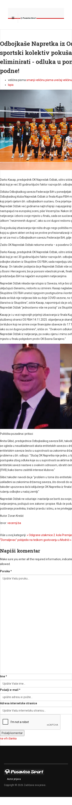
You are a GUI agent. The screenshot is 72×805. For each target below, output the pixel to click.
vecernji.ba (14, 523)
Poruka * (6, 571)
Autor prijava (14, 779)
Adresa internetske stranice (18, 703)
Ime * (3, 676)
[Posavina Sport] (28, 18)
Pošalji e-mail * (10, 689)
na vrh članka (8, 738)
